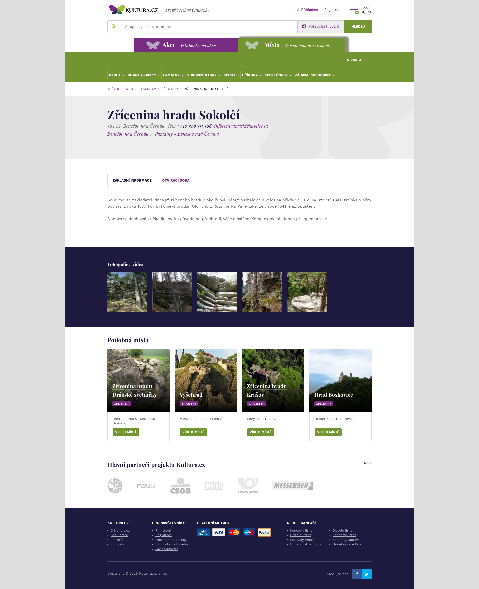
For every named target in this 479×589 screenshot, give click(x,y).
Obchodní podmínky (171, 540)
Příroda (250, 75)
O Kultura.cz (120, 530)
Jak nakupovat (166, 549)
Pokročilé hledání (324, 26)
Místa (131, 89)
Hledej (358, 26)
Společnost (277, 75)
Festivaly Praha (302, 540)
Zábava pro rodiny (313, 75)
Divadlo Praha (300, 535)
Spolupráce (119, 535)
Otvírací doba (175, 180)
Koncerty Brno (301, 530)
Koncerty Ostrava (346, 540)
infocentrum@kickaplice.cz (241, 126)
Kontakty (117, 544)
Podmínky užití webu (171, 544)
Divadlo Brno (342, 530)
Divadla (354, 60)
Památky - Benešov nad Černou (187, 134)
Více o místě (126, 432)
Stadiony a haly (202, 75)
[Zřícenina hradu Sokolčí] (127, 292)
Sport (230, 75)
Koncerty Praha (344, 535)
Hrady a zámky (142, 75)
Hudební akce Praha (305, 544)
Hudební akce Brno (347, 544)
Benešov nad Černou (128, 134)
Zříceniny (170, 89)
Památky (172, 75)
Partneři (117, 540)
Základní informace (132, 180)
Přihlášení (309, 10)
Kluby (115, 75)
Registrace (333, 10)
